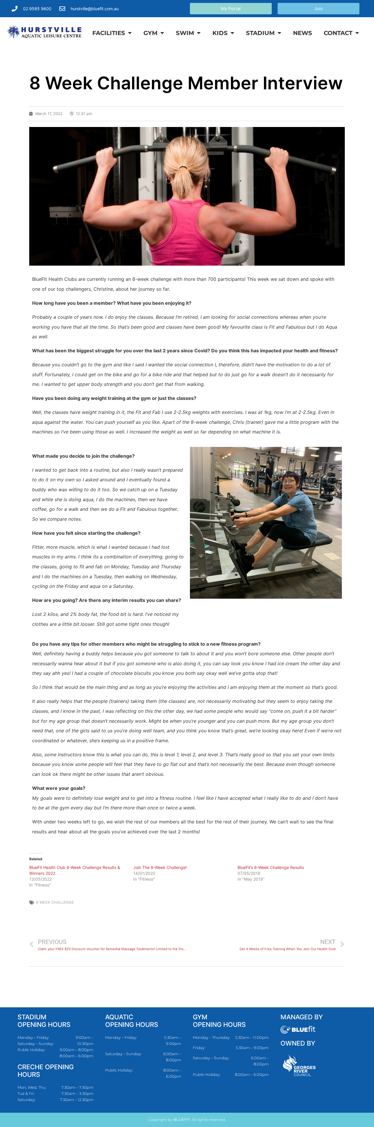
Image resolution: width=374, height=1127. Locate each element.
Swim (185, 32)
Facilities (108, 32)
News (302, 32)
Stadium (260, 32)
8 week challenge (55, 902)
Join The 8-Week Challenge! (160, 867)
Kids (220, 32)
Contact (338, 32)
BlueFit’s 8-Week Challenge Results (271, 867)
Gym (150, 32)
